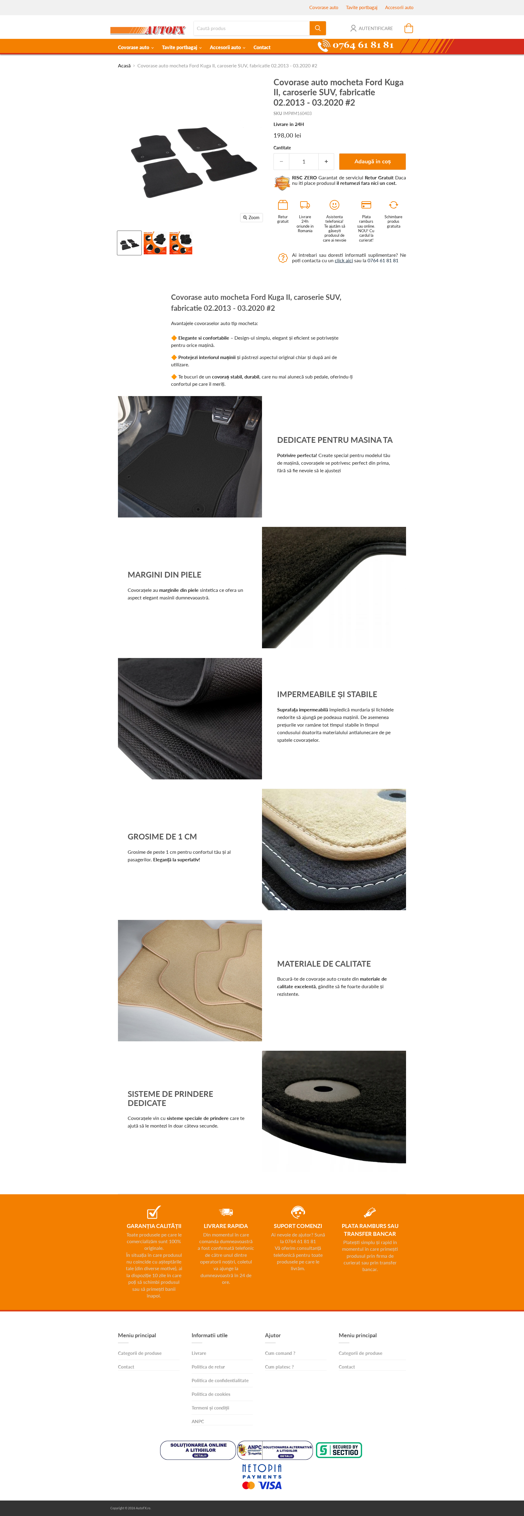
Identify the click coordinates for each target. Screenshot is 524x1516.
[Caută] (318, 28)
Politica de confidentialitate (220, 1380)
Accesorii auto (399, 7)
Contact (262, 47)
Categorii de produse (140, 1353)
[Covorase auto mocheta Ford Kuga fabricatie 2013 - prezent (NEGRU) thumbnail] (155, 243)
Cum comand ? (280, 1353)
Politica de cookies (211, 1394)
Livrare (199, 1353)
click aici (344, 260)
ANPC (198, 1421)
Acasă (124, 65)
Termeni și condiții (210, 1407)
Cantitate (282, 147)
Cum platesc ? (279, 1366)
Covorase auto (323, 7)
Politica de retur (208, 1366)
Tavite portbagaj (362, 7)
